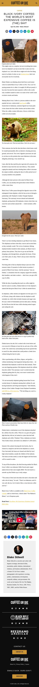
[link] (19, 3)
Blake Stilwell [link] (24, 26)
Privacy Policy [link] (20, 664)
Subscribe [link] (19, 676)
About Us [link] (12, 664)
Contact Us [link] (19, 652)
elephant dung (25, 74)
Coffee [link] (19, 10)
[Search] (36, 3)
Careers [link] (27, 664)
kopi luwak (23, 103)
